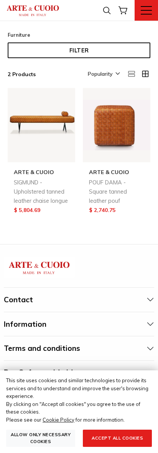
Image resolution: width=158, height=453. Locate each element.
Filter (79, 50)
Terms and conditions (42, 348)
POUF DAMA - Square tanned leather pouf (108, 191)
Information (25, 324)
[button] (103, 74)
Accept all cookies (117, 438)
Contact (18, 299)
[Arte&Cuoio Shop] (33, 10)
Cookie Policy (58, 420)
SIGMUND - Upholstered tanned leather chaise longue (41, 191)
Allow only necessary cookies (41, 438)
